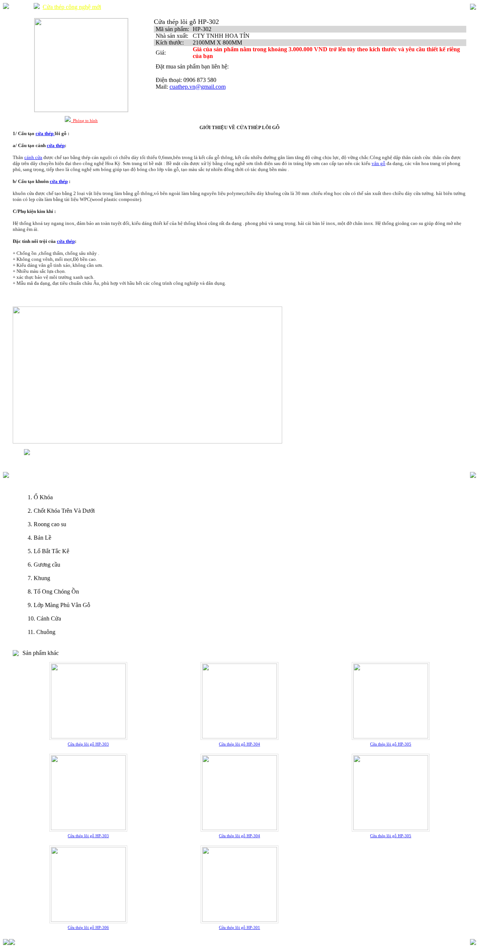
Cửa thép (20, 7)
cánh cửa (33, 157)
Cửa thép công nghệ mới (72, 7)
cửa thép (56, 145)
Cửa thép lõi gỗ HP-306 (88, 927)
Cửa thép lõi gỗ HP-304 (239, 744)
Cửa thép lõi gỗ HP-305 (390, 744)
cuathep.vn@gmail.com (198, 86)
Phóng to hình (84, 120)
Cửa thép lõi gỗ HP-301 (239, 927)
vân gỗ (378, 163)
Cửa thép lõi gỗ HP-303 (88, 744)
